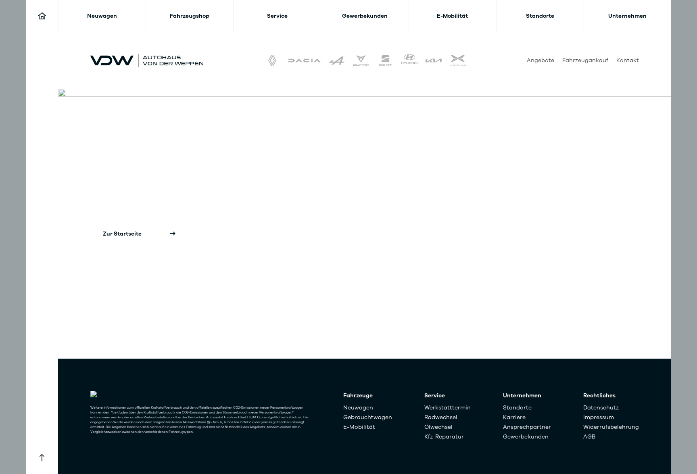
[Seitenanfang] (42, 458)
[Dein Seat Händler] (385, 60)
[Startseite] (42, 16)
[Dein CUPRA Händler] (361, 60)
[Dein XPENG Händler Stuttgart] (458, 60)
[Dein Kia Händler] (434, 60)
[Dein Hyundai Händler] (409, 60)
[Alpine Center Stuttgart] (337, 60)
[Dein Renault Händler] (272, 60)
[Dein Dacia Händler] (304, 60)
